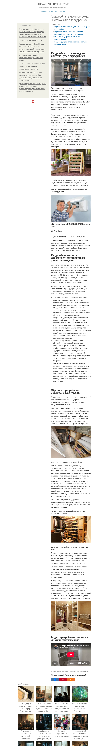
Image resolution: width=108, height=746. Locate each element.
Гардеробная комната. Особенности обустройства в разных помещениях (68, 32)
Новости (53, 11)
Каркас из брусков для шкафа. (30, 40)
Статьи (62, 11)
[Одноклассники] (71, 679)
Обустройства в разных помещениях (79, 671)
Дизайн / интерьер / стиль (54, 4)
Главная (43, 11)
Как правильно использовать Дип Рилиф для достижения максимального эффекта (32, 66)
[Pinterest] (63, 679)
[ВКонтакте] (55, 679)
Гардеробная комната (62, 671)
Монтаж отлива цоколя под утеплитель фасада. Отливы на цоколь (31, 57)
